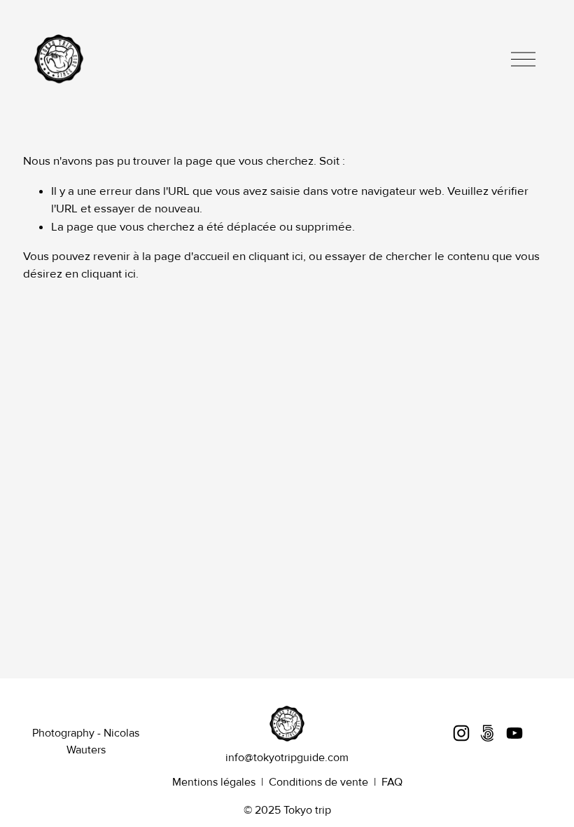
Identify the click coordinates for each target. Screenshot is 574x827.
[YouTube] (514, 733)
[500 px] (487, 733)
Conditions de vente (318, 782)
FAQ (392, 782)
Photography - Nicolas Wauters (85, 741)
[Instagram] (461, 733)
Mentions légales (213, 782)
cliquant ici (275, 256)
